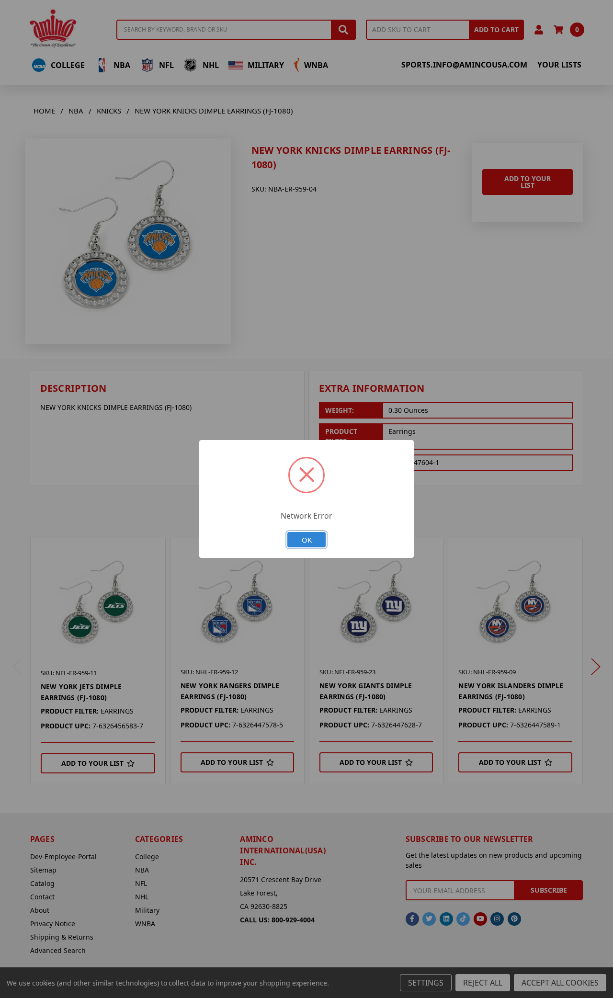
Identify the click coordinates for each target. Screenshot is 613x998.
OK (307, 539)
